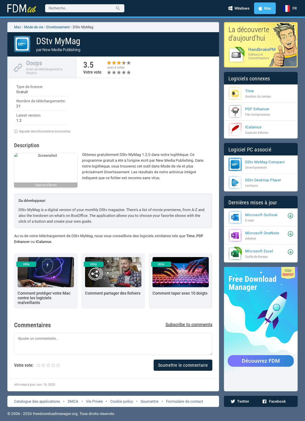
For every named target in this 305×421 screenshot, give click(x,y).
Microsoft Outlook (261, 215)
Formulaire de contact (184, 401)
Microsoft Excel (259, 251)
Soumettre (150, 401)
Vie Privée (94, 401)
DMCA (73, 401)
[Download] (290, 215)
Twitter (243, 401)
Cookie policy (121, 401)
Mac (17, 27)
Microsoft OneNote (262, 233)
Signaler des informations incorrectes (44, 131)
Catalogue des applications (37, 401)
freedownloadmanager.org (55, 413)
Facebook (277, 401)
